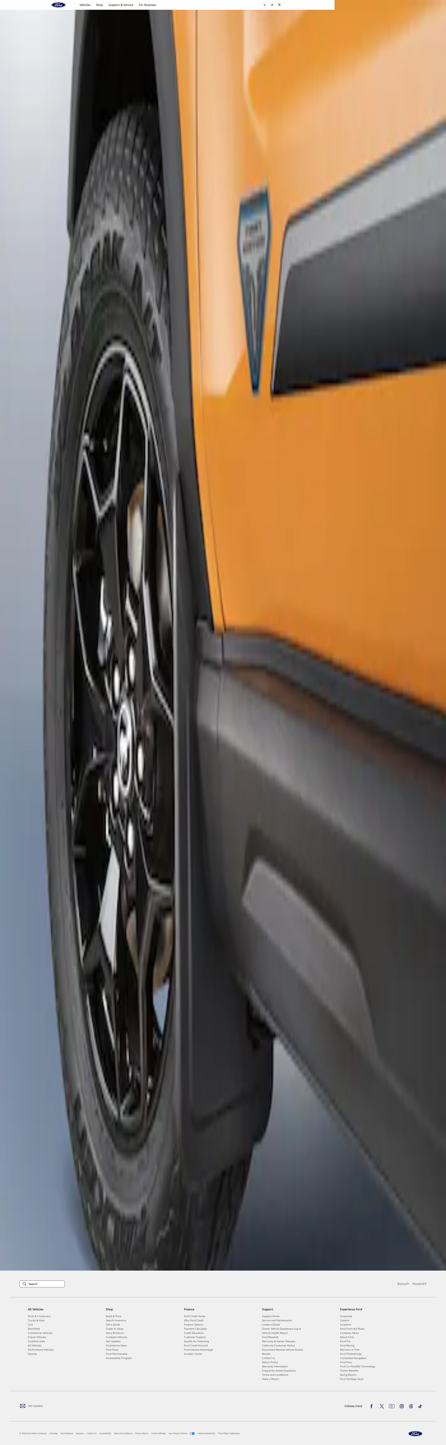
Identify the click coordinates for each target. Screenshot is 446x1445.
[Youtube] (392, 1406)
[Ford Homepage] (415, 1433)
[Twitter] (382, 1406)
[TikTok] (420, 1406)
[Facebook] (372, 1406)
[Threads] (411, 1406)
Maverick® (419, 1284)
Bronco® (403, 1284)
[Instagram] (402, 1406)
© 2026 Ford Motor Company (33, 1433)
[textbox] (42, 1284)
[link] (53, 1433)
